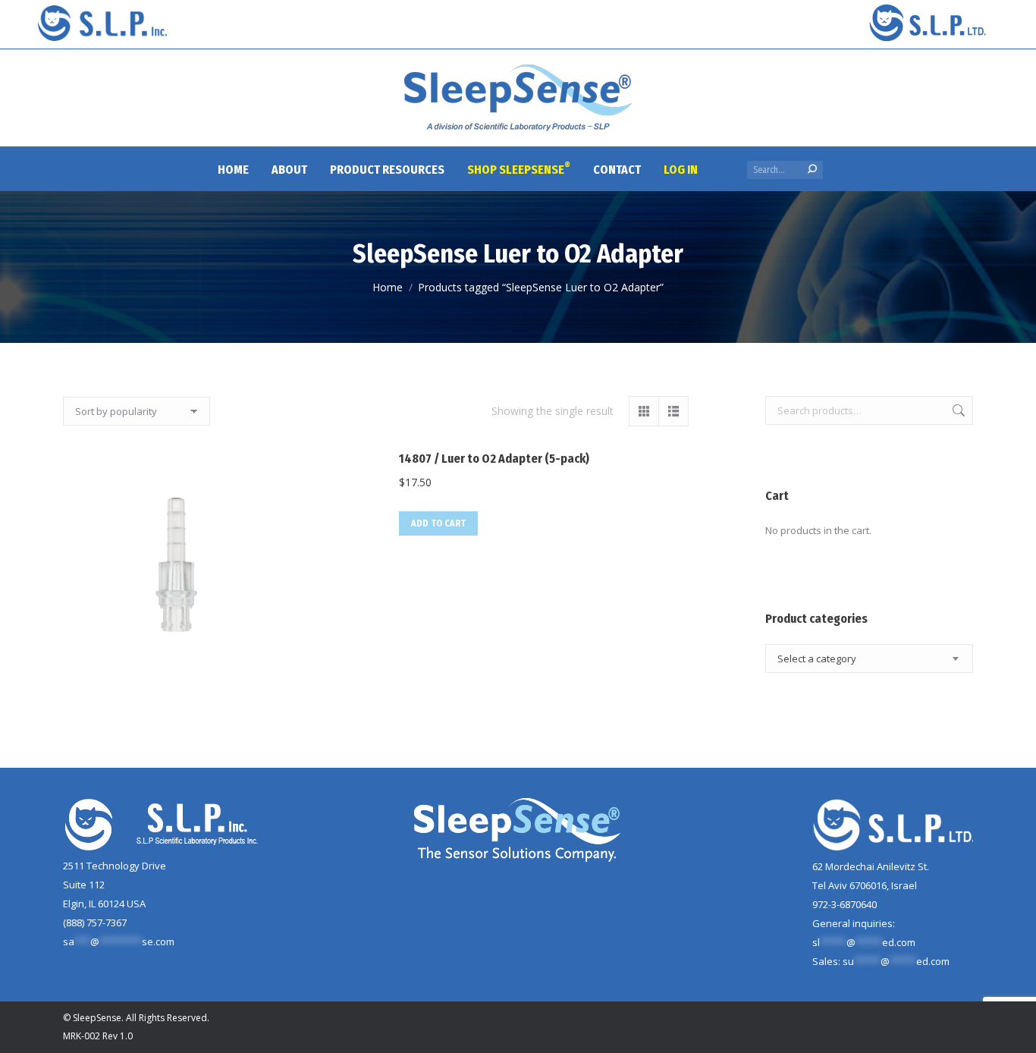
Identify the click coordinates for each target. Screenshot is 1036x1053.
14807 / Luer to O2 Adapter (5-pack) (494, 458)
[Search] (812, 169)
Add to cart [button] (438, 523)
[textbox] (816, 658)
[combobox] (869, 658)
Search (957, 410)
